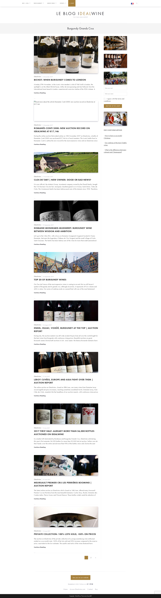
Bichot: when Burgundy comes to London (60, 79)
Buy (96, 589)
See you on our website (81, 577)
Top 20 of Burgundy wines (50, 279)
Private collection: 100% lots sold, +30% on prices (65, 534)
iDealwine (37, 76)
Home (65, 589)
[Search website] (136, 3)
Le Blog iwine (80, 13)
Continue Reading (40, 93)
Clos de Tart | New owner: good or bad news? (62, 179)
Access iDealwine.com (77, 589)
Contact (90, 589)
